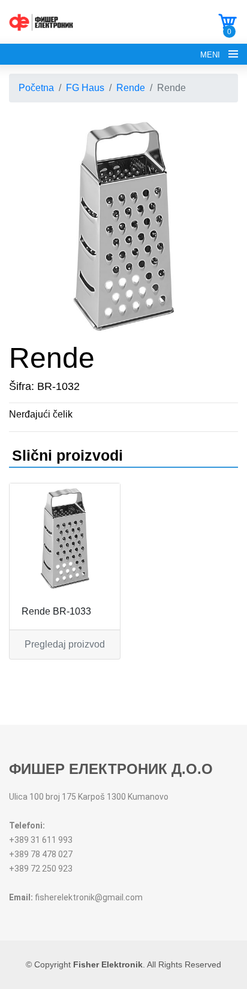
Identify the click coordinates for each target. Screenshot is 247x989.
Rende (130, 88)
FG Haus (85, 88)
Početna (36, 88)
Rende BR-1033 (56, 611)
